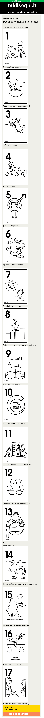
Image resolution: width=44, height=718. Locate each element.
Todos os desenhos (17, 713)
